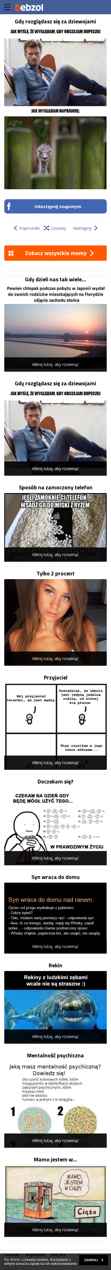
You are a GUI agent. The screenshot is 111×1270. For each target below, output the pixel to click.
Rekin (55, 965)
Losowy (58, 228)
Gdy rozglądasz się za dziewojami (55, 383)
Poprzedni (29, 228)
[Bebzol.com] (29, 7)
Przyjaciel (55, 677)
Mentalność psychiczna (55, 1055)
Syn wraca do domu (55, 877)
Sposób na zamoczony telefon (55, 487)
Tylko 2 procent (55, 573)
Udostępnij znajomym (57, 206)
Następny (82, 228)
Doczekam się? (55, 781)
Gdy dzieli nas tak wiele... (55, 279)
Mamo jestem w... (55, 1159)
